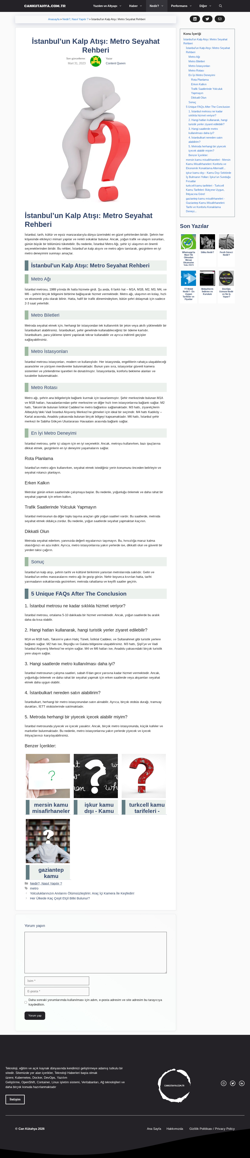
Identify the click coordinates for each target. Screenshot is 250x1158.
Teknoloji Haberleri (67, 1073)
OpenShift (28, 1082)
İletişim (15, 1099)
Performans (179, 6)
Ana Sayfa (154, 1129)
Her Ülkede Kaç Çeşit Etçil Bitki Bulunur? (60, 898)
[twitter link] (233, 1083)
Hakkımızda (175, 1129)
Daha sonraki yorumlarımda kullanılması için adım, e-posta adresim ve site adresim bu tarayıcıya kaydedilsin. (95, 1002)
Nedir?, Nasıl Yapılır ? (75, 19)
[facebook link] (242, 1083)
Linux (55, 1082)
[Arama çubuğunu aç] (220, 6)
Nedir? (154, 6)
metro (34, 888)
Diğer (203, 6)
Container (43, 1082)
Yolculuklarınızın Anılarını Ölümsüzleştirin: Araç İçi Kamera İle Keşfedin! (82, 893)
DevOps (49, 1077)
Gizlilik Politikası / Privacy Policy (212, 1129)
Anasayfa (53, 19)
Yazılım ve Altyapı (105, 6)
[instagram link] (223, 1083)
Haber (133, 6)
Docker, (37, 1077)
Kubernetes (23, 1077)
